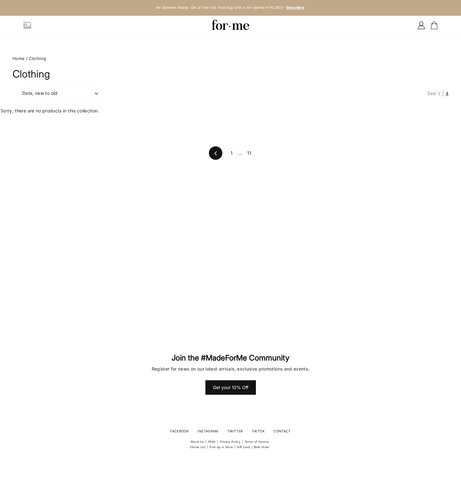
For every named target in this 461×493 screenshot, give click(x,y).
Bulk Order (261, 447)
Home (18, 58)
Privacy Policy (230, 441)
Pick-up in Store (221, 447)
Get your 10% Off (230, 387)
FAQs (211, 441)
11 (249, 153)
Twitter (235, 431)
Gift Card (243, 447)
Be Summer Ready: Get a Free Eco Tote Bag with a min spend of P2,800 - (230, 7)
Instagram (208, 431)
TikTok (258, 431)
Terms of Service (257, 441)
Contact (281, 431)
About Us (197, 441)
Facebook (179, 431)
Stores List (197, 447)
